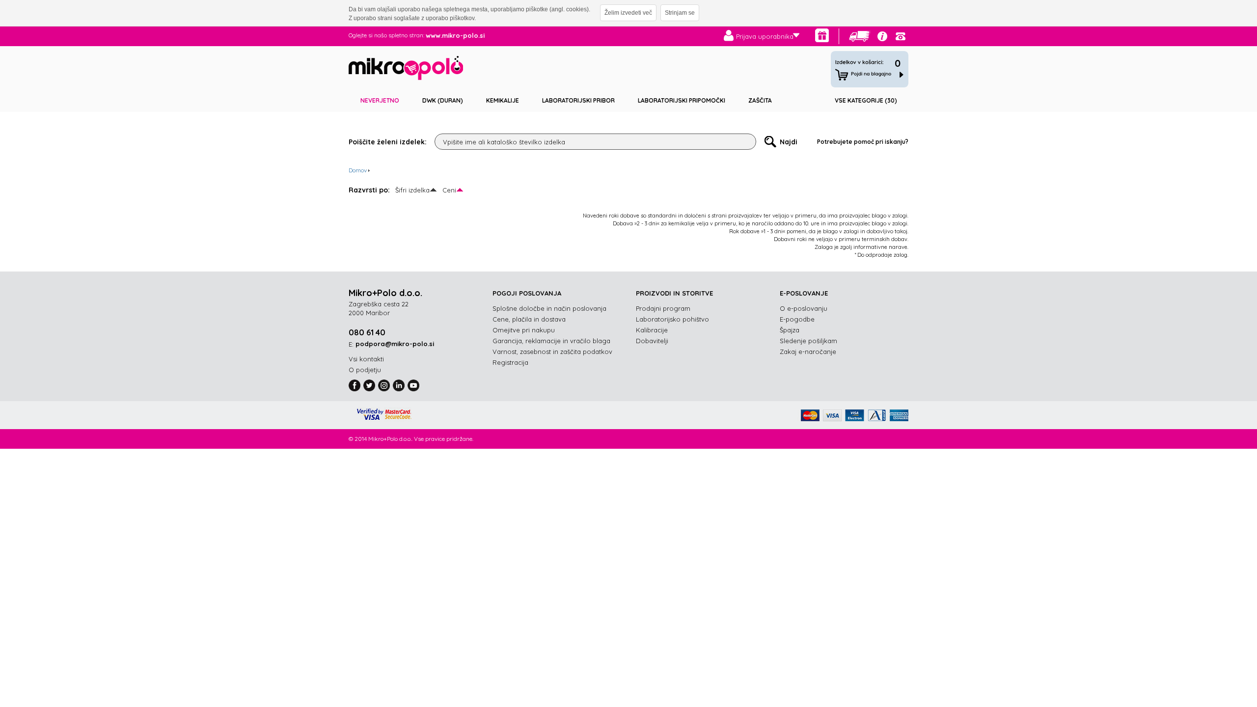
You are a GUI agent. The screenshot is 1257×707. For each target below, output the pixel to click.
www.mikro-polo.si (455, 35)
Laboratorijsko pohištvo (672, 319)
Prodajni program (663, 308)
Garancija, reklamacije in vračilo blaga (551, 341)
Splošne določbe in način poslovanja (549, 308)
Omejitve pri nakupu (523, 330)
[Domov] (406, 69)
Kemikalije (502, 100)
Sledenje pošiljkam (808, 341)
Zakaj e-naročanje (808, 351)
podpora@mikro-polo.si (394, 344)
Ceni (449, 190)
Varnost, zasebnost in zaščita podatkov (552, 351)
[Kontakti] (900, 36)
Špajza (789, 330)
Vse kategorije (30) (866, 100)
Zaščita (760, 100)
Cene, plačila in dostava (529, 319)
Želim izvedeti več (628, 12)
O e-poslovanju (803, 308)
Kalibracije (652, 330)
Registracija (510, 362)
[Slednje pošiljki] (860, 36)
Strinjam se (680, 12)
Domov (358, 170)
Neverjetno (379, 100)
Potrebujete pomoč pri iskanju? (862, 141)
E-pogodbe (797, 319)
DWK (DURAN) (442, 100)
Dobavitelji (652, 341)
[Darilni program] (822, 35)
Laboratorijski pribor (578, 100)
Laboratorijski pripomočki (681, 100)
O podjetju (365, 370)
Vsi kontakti (366, 359)
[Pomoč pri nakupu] (882, 36)
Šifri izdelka (412, 190)
